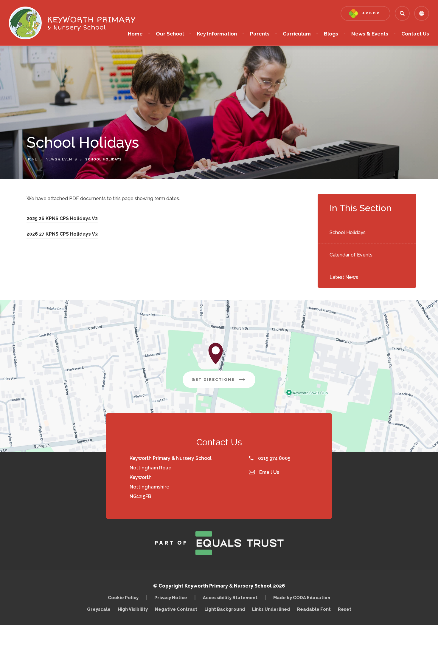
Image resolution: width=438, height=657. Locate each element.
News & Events (369, 34)
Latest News (344, 277)
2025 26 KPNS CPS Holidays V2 (62, 219)
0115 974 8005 (273, 458)
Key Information (217, 34)
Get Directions (223, 382)
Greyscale (99, 609)
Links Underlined (271, 609)
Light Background (224, 609)
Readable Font (314, 609)
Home (135, 34)
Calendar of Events (351, 255)
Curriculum (297, 34)
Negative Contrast (176, 609)
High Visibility (133, 609)
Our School (170, 34)
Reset (344, 609)
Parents (260, 34)
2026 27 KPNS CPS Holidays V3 (62, 235)
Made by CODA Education (303, 597)
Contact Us (415, 34)
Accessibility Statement (230, 597)
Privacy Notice (170, 597)
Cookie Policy (123, 597)
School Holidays (348, 232)
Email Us (268, 472)
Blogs (331, 34)
